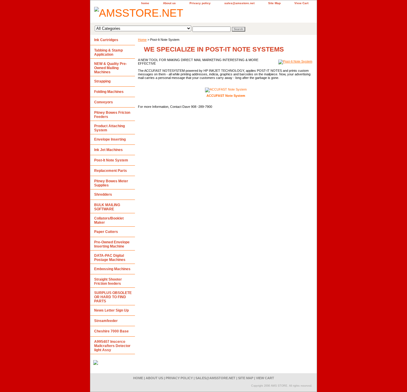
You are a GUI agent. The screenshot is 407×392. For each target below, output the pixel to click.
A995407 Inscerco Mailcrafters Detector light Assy (112, 346)
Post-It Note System (111, 160)
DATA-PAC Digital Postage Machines (109, 257)
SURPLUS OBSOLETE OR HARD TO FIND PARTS (113, 297)
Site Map (274, 3)
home (145, 3)
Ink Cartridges (106, 40)
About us (169, 3)
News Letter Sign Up (111, 310)
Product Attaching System (109, 128)
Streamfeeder (106, 321)
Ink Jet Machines (108, 150)
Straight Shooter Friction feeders (108, 281)
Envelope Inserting (110, 139)
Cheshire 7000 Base (111, 331)
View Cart (301, 3)
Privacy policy (200, 3)
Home (142, 39)
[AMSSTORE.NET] (164, 14)
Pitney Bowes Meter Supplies (111, 183)
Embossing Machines (112, 269)
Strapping (102, 81)
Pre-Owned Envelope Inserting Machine (112, 244)
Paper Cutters (106, 232)
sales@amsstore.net (239, 3)
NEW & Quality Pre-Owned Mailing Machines (110, 68)
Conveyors (103, 102)
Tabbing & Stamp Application (108, 52)
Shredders (103, 194)
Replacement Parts (110, 171)
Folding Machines (109, 92)
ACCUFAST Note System (225, 95)
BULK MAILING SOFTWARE (107, 207)
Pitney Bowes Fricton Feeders (112, 115)
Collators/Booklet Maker (109, 220)
